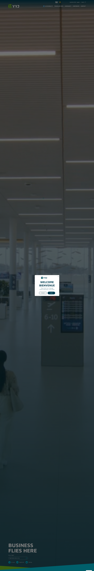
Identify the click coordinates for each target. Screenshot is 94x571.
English (51, 292)
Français (43, 292)
